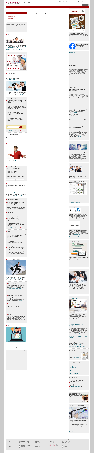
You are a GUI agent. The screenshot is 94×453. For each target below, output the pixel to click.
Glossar (47, 7)
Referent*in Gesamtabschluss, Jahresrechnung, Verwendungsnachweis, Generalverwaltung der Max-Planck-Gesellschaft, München (16, 107)
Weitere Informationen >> (19, 291)
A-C (7, 136)
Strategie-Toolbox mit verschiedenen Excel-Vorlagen (78, 337)
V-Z (18, 136)
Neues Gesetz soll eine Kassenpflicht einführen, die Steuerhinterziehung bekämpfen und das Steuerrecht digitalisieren (16, 248)
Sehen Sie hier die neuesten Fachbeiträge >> (14, 49)
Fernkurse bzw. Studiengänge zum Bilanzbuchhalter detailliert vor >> (75, 399)
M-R (14, 136)
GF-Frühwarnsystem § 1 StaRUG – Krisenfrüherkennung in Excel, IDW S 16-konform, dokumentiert (16, 219)
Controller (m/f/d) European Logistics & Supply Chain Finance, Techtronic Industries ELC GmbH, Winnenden (16, 101)
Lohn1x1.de (65, 445)
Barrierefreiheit (23, 443)
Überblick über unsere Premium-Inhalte (15, 288)
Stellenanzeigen (72, 52)
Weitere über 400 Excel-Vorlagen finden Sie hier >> (77, 346)
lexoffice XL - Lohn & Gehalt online (13, 168)
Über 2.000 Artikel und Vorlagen (15, 35)
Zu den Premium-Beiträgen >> (11, 192)
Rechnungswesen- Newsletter (14, 23)
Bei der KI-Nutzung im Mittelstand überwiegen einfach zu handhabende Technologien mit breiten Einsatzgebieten (16, 243)
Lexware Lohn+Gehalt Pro (12, 171)
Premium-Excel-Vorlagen (11, 16)
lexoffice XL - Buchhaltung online (13, 169)
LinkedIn (9, 447)
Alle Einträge (10, 130)
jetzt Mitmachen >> (17, 320)
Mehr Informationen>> (77, 344)
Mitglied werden (62, 1)
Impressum (22, 447)
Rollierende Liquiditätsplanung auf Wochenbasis (76, 325)
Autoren (75, 1)
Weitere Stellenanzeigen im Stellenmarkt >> (75, 138)
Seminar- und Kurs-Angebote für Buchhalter (13, 278)
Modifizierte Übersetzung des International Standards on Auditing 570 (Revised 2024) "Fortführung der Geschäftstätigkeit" (16, 240)
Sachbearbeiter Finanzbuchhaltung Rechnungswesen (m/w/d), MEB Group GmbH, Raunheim (15, 113)
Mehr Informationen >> (75, 219)
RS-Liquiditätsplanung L (74, 366)
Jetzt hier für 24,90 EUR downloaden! (75, 266)
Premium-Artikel (9, 14)
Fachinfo (16, 7)
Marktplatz (21, 7)
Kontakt (9, 441)
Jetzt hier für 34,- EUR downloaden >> (75, 202)
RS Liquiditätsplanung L (74, 298)
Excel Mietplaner (10, 212)
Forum (11, 7)
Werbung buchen (81, 1)
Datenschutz (23, 446)
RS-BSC (71, 370)
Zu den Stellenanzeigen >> (11, 79)
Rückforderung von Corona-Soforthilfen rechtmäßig (16, 246)
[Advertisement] (16, 360)
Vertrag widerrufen (25, 442)
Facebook (9, 446)
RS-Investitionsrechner (74, 373)
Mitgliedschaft (38, 442)
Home (29, 9)
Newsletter (38, 446)
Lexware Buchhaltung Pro (11, 172)
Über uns (9, 442)
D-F (8, 136)
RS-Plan (71, 369)
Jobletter (37, 447)
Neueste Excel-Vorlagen (13, 199)
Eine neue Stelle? (12, 73)
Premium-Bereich (69, 1)
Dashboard (8, 9)
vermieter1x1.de (65, 446)
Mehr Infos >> (84, 63)
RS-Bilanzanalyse (73, 367)
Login (88, 1)
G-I (10, 136)
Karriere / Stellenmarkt (31, 7)
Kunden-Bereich (9, 20)
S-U (16, 136)
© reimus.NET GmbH (9, 451)
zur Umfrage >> (21, 300)
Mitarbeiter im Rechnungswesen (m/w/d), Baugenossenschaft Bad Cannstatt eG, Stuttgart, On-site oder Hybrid (16, 119)
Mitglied (12, 44)
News (7, 7)
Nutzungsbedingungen (25, 445)
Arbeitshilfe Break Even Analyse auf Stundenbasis (16, 207)
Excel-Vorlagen (40, 7)
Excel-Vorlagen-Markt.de (67, 447)
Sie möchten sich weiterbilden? (15, 259)
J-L (12, 136)
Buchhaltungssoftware (13, 167)
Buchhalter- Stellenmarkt (13, 98)
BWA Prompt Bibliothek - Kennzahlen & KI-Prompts (16, 200)
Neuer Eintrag (19, 130)
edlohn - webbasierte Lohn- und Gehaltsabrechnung (16, 176)
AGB (8, 445)
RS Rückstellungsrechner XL (75, 379)
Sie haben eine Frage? (13, 144)
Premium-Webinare (10, 18)
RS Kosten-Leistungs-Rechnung (75, 386)
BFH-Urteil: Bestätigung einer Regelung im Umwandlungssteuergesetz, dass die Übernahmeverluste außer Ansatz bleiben (14, 236)
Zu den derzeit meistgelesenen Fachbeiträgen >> (14, 191)
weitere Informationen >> (21, 94)
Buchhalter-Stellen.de (66, 441)
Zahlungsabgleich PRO (11, 211)
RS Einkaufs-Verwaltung (74, 382)
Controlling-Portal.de (66, 442)
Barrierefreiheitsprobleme (40, 445)
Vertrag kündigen (24, 441)
